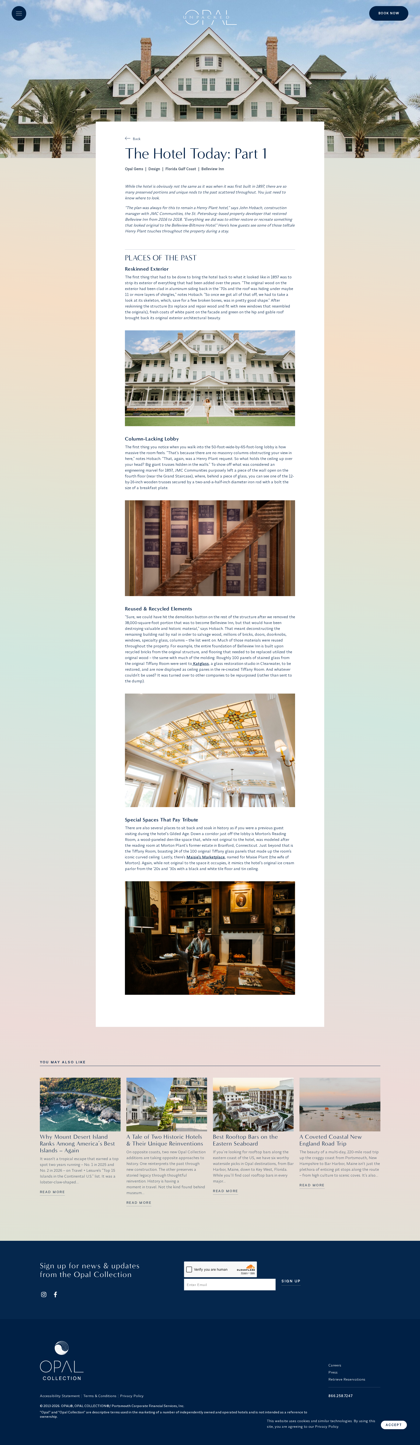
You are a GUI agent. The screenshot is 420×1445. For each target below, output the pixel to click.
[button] (19, 13)
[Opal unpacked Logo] (210, 13)
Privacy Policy (132, 1395)
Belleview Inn (212, 169)
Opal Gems (134, 169)
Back (136, 139)
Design (154, 169)
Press (333, 1372)
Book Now (388, 13)
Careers (334, 1365)
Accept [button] (394, 1425)
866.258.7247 (340, 1395)
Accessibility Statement (60, 1395)
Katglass (200, 663)
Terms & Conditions (99, 1395)
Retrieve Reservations (346, 1379)
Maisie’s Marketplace (205, 857)
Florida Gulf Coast (180, 169)
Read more (52, 1192)
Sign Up (291, 1281)
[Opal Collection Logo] (181, 1360)
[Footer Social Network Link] (44, 1294)
